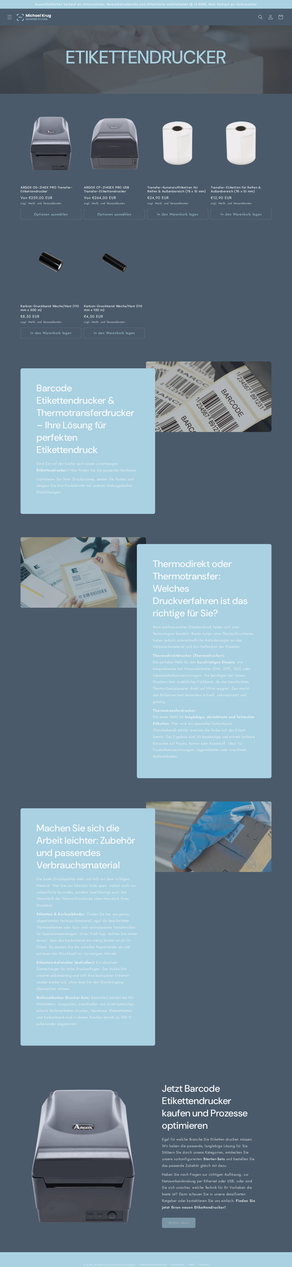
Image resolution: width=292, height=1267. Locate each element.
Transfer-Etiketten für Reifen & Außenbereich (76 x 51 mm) (236, 190)
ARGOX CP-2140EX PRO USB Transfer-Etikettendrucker (106, 190)
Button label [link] (179, 1222)
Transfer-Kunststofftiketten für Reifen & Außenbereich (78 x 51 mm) (176, 190)
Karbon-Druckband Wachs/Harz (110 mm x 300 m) (50, 308)
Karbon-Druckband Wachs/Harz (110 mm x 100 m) (113, 308)
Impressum (177, 1265)
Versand (204, 1265)
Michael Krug (102, 1265)
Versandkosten (52, 203)
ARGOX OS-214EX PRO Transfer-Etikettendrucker (47, 190)
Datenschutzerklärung (153, 1265)
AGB (192, 1265)
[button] (10, 17)
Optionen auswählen (51, 214)
